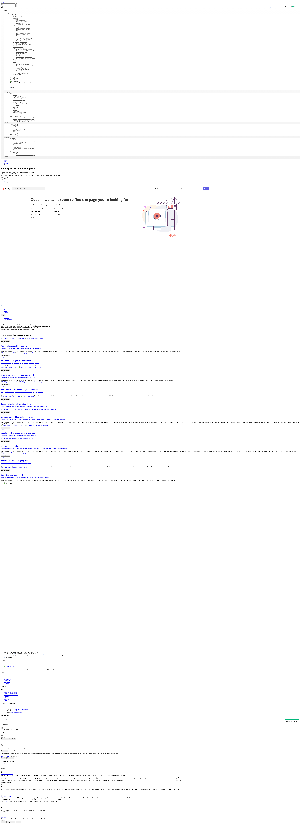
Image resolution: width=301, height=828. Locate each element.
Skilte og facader (8, 680)
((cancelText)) (4, 738)
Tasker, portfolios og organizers (23, 39)
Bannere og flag (16, 125)
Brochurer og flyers (17, 143)
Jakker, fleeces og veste (18, 102)
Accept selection (11, 822)
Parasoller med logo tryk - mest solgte (20, 361)
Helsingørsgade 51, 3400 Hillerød (20, 709)
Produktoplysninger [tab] (8, 319)
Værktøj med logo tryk (21, 72)
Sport (14, 60)
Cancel (2, 820)
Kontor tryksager (17, 147)
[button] (7, 774)
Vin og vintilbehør (17, 74)
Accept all (18, 822)
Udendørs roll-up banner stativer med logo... (19, 434)
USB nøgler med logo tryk (22, 40)
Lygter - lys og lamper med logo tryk (24, 65)
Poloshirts (15, 108)
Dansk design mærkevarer (19, 16)
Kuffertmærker (19, 23)
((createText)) (12, 738)
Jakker (17, 105)
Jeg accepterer (10, 757)
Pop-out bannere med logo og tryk (16, 462)
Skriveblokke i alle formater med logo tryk (25, 141)
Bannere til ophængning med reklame (25, 405)
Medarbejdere (7, 696)
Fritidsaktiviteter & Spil (21, 22)
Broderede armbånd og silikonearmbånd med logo (24, 117)
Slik (14, 59)
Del (5, 309)
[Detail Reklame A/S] (9, 666)
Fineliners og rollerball (21, 43)
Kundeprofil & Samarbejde (10, 693)
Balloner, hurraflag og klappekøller (24, 49)
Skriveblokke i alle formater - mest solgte (25, 155)
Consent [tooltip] (4, 763)
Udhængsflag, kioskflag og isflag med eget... (33, 418)
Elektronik (15, 18)
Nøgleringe (18, 55)
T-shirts (15, 115)
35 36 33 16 (17, 710)
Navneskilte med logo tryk (19, 129)
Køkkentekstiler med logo (22, 30)
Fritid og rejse (16, 19)
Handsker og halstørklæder (19, 98)
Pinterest (6, 312)
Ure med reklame (20, 70)
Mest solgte (15, 78)
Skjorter (15, 110)
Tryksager (6, 683)
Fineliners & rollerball (24, 37)
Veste (17, 106)
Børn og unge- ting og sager (22, 64)
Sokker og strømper (17, 111)
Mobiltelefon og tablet (18, 47)
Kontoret (15, 32)
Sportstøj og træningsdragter (19, 112)
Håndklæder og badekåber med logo (21, 121)
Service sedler (16, 149)
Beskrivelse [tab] (6, 318)
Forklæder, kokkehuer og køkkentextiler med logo (24, 120)
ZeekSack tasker (14, 80)
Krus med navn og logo (21, 52)
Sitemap (6, 700)
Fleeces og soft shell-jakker (22, 103)
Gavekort (15, 25)
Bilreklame (15, 126)
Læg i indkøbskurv (5, 341)
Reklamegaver (7, 679)
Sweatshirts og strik (17, 113)
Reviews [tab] (6, 320)
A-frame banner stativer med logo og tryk (18, 376)
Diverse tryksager (17, 144)
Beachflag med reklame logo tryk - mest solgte (22, 390)
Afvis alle (3, 757)
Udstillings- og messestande (19, 133)
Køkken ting (16, 27)
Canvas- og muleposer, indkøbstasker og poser (23, 119)
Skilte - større (16, 131)
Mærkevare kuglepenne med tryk (26, 38)
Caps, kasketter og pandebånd (19, 97)
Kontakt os (6, 677)
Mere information (5, 756)
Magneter (18, 54)
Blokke (14, 139)
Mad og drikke (16, 45)
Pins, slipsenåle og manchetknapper (24, 57)
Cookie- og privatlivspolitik (10, 692)
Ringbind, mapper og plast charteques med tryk (23, 148)
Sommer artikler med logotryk (23, 24)
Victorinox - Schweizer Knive (23, 73)
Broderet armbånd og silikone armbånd (25, 50)
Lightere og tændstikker (21, 53)
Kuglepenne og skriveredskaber (23, 35)
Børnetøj (15, 95)
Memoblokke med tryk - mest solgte (24, 153)
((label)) (3, 737)
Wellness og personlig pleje (19, 75)
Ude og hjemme (16, 63)
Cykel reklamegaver (20, 20)
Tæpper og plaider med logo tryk (23, 69)
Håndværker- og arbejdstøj (19, 100)
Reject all (3, 822)
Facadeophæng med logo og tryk (21, 347)
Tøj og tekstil (7, 682)
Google (7, 801)
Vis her (3, 342)
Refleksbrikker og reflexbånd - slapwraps (25, 58)
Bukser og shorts (17, 96)
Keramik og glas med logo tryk (23, 29)
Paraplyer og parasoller (21, 67)
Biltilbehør (15, 15)
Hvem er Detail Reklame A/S (11, 695)
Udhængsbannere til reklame (34, 447)
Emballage (15, 146)
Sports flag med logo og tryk (25, 476)
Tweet (5, 311)
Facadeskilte (16, 128)
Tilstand (3, 331)
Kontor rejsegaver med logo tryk (23, 33)
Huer (14, 101)
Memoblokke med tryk (21, 142)
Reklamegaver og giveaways (19, 48)
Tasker (14, 62)
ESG (5, 697)
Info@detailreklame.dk (16, 712)
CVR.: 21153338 (5, 826)
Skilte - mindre (16, 130)
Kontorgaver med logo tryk (22, 34)
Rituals (11, 86)
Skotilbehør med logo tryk (22, 68)
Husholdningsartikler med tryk (23, 28)
